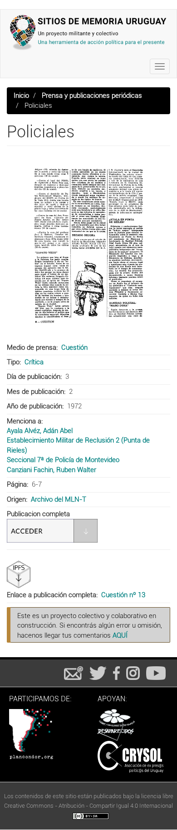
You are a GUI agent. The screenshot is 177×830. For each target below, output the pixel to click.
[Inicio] (88, 32)
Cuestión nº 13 (123, 595)
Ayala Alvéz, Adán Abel (40, 431)
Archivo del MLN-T (58, 499)
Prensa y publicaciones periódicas (92, 95)
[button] (88, 245)
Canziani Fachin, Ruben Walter (51, 470)
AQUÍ (120, 635)
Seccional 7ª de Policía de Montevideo (63, 460)
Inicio (21, 95)
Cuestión (74, 347)
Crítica (34, 362)
